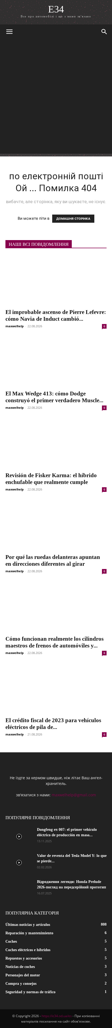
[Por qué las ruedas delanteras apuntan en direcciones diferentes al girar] (56, 525)
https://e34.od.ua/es (57, 1016)
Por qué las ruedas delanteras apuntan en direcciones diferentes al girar (52, 560)
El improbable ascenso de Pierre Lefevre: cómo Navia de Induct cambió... (55, 315)
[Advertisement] (56, 98)
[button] (9, 31)
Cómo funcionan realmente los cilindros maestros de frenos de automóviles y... (54, 642)
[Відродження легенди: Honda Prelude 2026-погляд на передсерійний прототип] (19, 888)
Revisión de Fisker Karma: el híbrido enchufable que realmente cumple (51, 478)
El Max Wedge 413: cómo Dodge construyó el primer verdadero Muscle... (54, 397)
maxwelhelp (14, 326)
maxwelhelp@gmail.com (74, 794)
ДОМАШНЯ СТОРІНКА (73, 219)
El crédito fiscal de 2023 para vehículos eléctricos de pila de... (53, 723)
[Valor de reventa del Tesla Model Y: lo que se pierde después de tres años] (19, 862)
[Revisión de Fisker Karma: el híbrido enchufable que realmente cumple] (56, 444)
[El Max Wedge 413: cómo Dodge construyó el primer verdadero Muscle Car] (56, 362)
